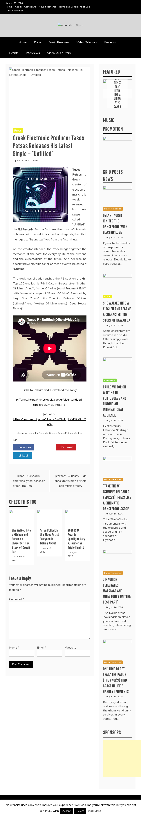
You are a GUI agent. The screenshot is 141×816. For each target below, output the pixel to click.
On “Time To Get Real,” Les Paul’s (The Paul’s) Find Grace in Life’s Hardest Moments (116, 679)
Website (70, 647)
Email (41, 647)
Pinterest (67, 447)
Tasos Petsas (65, 433)
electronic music (25, 433)
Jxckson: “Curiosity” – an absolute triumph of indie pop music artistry (70, 481)
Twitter (46, 447)
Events (14, 53)
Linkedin (23, 455)
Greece (53, 433)
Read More (94, 811)
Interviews (33, 53)
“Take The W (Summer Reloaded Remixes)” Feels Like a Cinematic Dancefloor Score (117, 86)
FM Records (41, 433)
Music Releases (59, 42)
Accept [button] (66, 810)
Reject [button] (80, 810)
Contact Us (30, 6)
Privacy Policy (15, 10)
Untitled (78, 433)
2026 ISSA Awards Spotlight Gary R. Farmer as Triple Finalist (76, 539)
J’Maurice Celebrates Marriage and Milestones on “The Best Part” (117, 590)
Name (14, 647)
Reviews (110, 42)
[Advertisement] (122, 758)
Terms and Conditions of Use (74, 6)
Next (126, 93)
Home (9, 6)
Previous (109, 93)
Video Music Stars (59, 53)
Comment (16, 599)
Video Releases (87, 42)
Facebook (24, 447)
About (18, 6)
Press (37, 42)
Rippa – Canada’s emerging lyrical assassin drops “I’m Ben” (29, 481)
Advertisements (47, 6)
